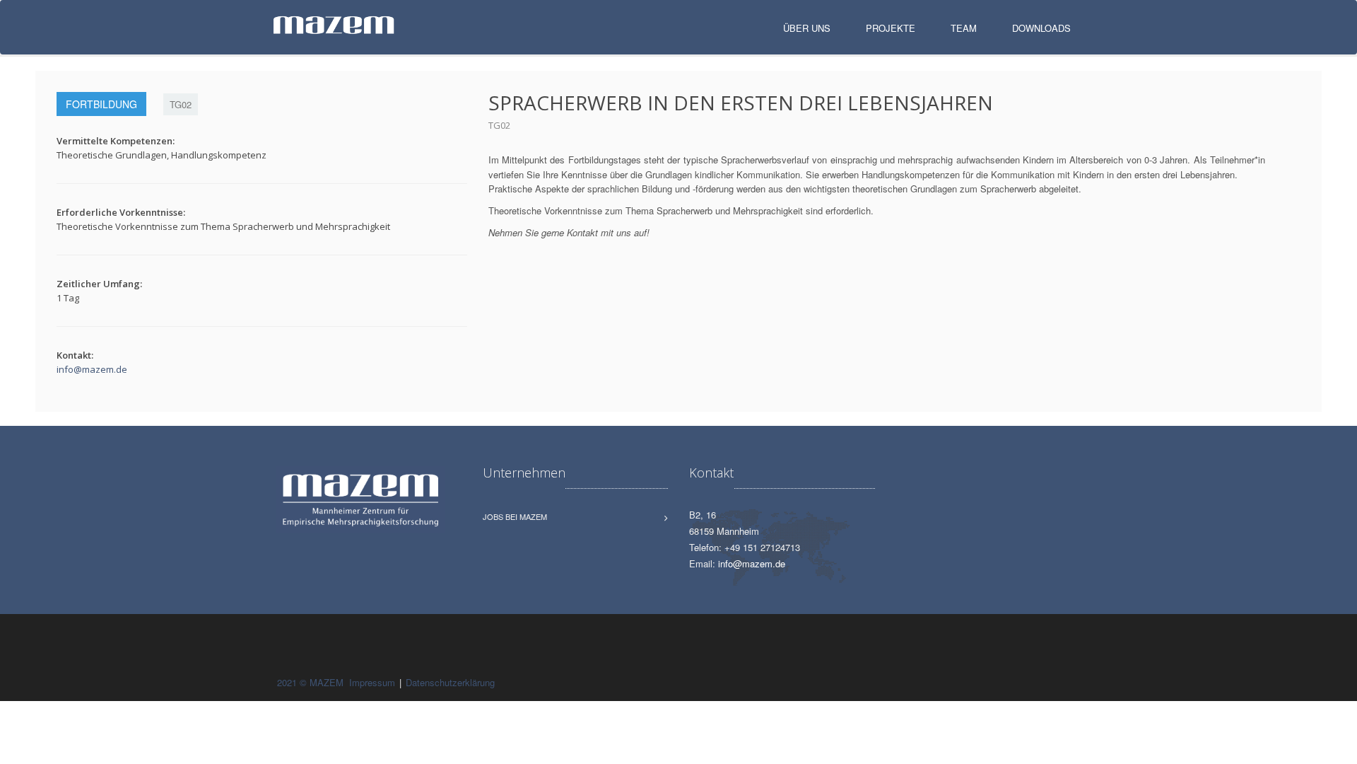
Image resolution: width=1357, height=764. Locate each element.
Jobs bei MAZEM (515, 516)
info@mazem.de (92, 369)
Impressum (372, 682)
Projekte (890, 28)
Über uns (806, 28)
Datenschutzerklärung (450, 682)
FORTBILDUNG (101, 104)
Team (964, 28)
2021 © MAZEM (311, 682)
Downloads (1041, 28)
